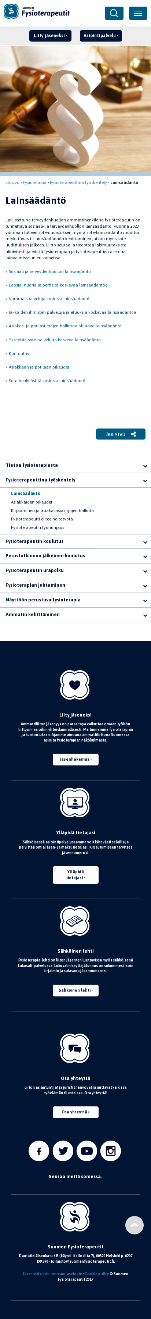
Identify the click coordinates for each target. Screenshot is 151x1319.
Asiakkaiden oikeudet (31, 502)
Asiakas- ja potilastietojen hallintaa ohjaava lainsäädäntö (65, 325)
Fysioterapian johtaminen (35, 585)
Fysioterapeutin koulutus (34, 541)
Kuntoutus (19, 353)
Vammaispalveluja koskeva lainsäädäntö (49, 298)
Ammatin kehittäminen (32, 614)
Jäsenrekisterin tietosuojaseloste (52, 1274)
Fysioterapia (35, 182)
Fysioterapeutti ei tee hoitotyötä (42, 519)
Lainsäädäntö (25, 493)
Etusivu (12, 182)
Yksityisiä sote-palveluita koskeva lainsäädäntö (55, 339)
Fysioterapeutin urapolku (34, 570)
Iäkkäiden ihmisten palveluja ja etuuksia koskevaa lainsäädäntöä (72, 312)
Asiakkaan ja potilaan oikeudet (39, 367)
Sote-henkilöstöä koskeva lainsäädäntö (47, 380)
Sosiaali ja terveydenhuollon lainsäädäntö (50, 271)
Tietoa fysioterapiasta (31, 465)
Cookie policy (97, 1274)
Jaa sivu (116, 434)
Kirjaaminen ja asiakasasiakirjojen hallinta (52, 510)
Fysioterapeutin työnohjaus (37, 527)
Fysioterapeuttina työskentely (78, 182)
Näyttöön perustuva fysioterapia (43, 599)
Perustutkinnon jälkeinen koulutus (45, 555)
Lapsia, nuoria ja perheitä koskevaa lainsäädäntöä (58, 285)
